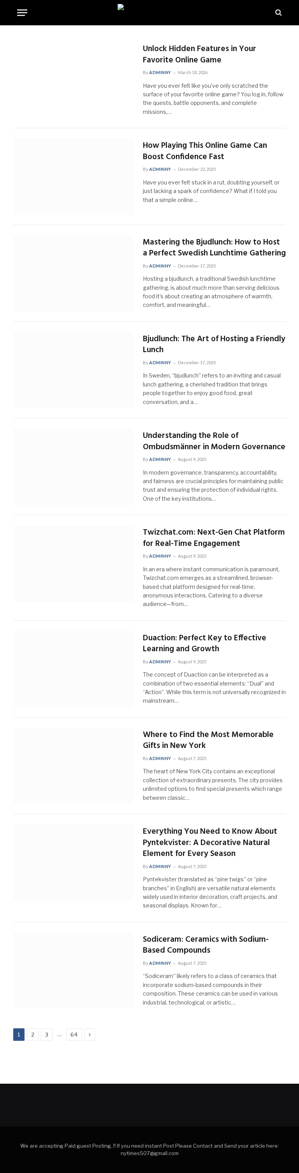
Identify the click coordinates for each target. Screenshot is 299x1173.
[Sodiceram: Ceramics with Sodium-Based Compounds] (73, 970)
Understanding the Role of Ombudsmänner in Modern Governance (214, 442)
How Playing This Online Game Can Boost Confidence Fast (205, 151)
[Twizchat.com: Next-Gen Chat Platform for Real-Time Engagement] (73, 563)
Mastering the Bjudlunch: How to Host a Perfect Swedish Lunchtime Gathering (214, 248)
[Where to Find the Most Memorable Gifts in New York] (73, 766)
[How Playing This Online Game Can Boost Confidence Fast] (73, 176)
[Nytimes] (149, 12)
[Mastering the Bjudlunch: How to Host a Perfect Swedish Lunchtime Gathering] (73, 273)
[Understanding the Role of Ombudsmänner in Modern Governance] (73, 467)
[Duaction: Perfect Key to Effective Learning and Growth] (73, 669)
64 (74, 1034)
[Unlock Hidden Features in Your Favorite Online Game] (73, 80)
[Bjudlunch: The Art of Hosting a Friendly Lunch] (73, 370)
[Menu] (22, 12)
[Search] (278, 12)
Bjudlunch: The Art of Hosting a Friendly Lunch (214, 345)
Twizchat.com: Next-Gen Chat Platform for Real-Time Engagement (214, 538)
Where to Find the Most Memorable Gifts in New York (208, 741)
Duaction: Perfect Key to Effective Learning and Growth (204, 644)
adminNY (160, 72)
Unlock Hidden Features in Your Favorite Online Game (199, 55)
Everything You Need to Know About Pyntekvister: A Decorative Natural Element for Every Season (210, 843)
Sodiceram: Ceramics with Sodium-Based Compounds (206, 945)
